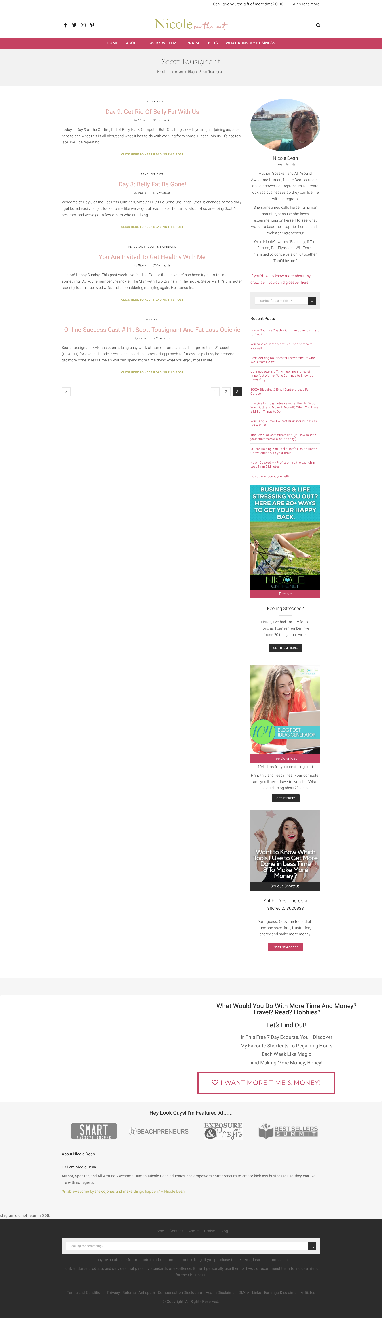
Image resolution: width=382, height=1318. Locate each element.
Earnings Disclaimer (281, 1292)
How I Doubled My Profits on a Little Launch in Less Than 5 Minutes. (282, 465)
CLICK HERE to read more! (297, 4)
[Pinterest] (92, 25)
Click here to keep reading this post (152, 154)
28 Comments (162, 120)
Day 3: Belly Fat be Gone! (152, 184)
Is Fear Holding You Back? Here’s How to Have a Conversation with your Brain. (284, 451)
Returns (129, 1292)
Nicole (142, 120)
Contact (176, 1231)
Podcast (152, 319)
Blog (213, 43)
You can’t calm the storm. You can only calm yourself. (281, 346)
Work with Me (164, 43)
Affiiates (308, 1292)
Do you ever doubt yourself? (269, 476)
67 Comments (161, 265)
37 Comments (161, 192)
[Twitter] (74, 25)
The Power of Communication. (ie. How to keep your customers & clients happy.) (283, 437)
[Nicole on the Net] (191, 23)
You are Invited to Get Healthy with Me (152, 257)
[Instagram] (83, 25)
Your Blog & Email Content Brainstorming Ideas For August (283, 423)
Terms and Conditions (86, 1292)
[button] (318, 26)
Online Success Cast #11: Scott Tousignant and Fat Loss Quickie (152, 329)
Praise (194, 43)
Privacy (113, 1292)
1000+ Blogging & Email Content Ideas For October (280, 392)
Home (112, 43)
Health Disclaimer (221, 1292)
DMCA (244, 1292)
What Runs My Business (250, 43)
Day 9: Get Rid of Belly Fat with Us (152, 112)
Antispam (146, 1292)
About (132, 43)
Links (256, 1292)
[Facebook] (65, 25)
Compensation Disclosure (180, 1292)
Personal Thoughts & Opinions (152, 246)
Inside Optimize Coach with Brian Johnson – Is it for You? (284, 332)
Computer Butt (152, 101)
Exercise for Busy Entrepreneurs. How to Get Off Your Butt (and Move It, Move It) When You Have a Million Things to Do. (284, 407)
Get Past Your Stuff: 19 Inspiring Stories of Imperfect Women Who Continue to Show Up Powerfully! (281, 376)
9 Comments (161, 338)
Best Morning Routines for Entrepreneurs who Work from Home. (282, 360)
